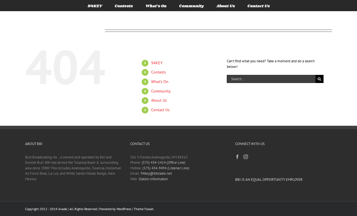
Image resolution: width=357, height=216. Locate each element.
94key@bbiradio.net (156, 173)
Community (161, 91)
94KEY (157, 62)
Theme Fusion (144, 209)
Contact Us (160, 109)
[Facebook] (237, 157)
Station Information (153, 179)
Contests (158, 72)
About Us (159, 100)
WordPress (124, 209)
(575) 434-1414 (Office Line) (163, 162)
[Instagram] (245, 157)
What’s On (159, 81)
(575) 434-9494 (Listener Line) (166, 168)
